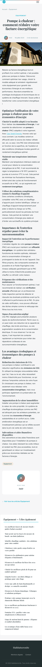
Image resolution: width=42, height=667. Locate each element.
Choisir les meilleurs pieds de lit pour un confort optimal (20, 570)
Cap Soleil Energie (14, 134)
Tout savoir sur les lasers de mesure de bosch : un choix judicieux (19, 535)
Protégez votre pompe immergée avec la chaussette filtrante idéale (20, 599)
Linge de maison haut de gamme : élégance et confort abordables (21, 620)
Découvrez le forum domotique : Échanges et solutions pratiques (21, 592)
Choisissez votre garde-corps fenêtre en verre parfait (20, 549)
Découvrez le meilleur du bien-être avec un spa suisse (20, 563)
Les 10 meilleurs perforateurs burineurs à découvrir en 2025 (21, 606)
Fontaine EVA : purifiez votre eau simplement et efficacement (17, 613)
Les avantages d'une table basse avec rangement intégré (18, 628)
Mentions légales (17, 655)
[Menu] (38, 2)
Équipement (13, 9)
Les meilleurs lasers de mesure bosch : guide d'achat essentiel (19, 528)
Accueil (4, 9)
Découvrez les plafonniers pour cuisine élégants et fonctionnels (19, 556)
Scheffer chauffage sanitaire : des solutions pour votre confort (21, 542)
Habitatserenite (21, 647)
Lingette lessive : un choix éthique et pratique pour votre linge (18, 578)
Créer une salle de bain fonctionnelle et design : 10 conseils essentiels (20, 585)
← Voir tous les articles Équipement (16, 501)
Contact (28, 655)
